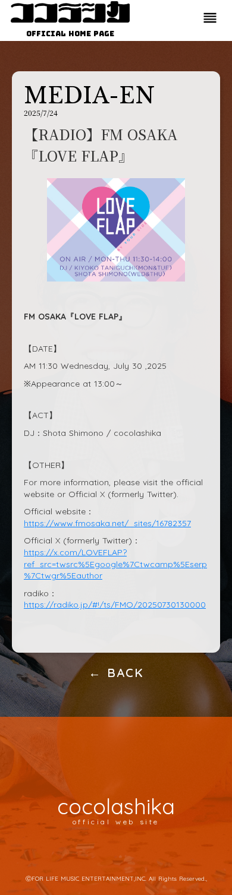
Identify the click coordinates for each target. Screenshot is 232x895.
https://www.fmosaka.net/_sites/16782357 (107, 523)
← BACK (116, 672)
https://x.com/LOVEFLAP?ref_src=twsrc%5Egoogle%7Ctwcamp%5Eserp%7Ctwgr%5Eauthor (115, 564)
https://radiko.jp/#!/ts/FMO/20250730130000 (115, 604)
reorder (210, 18)
